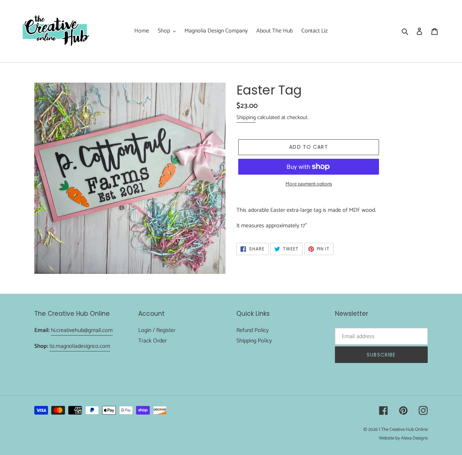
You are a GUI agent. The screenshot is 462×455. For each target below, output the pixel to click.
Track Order (152, 341)
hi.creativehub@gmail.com (82, 330)
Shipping (246, 117)
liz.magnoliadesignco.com (79, 346)
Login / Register (156, 330)
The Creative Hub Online (404, 429)
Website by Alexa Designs (403, 438)
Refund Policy (252, 330)
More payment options (309, 184)
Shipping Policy (254, 341)
